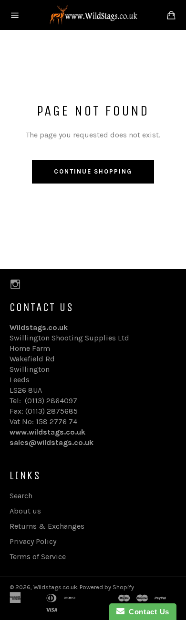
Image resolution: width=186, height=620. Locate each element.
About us (25, 510)
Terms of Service (38, 556)
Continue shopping (93, 171)
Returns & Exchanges (47, 526)
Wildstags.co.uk (55, 587)
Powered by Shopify (107, 587)
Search (21, 495)
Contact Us (146, 612)
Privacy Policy (33, 541)
